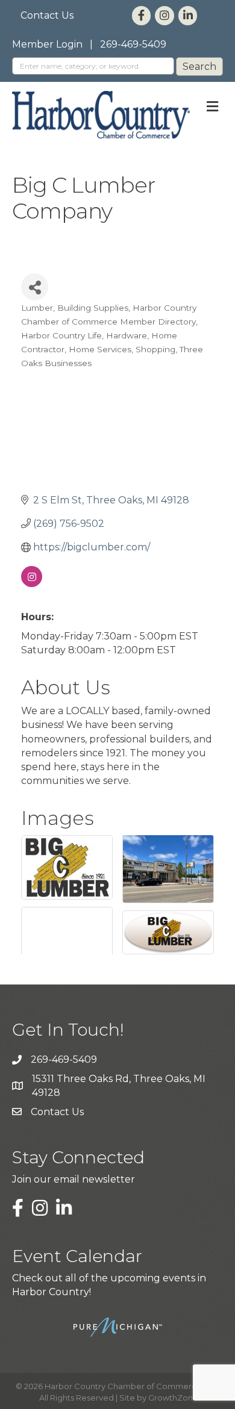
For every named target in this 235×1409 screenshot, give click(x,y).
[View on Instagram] (31, 583)
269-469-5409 (133, 44)
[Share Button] (34, 286)
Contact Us (47, 15)
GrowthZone (173, 1397)
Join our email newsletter (73, 1179)
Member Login (47, 44)
